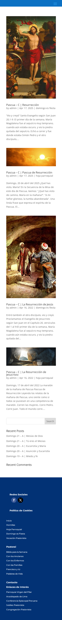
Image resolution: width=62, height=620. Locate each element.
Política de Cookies (21, 510)
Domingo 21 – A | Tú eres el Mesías (25, 441)
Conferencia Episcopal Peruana (21, 601)
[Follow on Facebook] (14, 500)
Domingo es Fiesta (15, 533)
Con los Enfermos (15, 560)
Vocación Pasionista (16, 538)
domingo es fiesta (45, 108)
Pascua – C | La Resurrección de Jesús (29, 304)
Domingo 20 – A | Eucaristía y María (26, 446)
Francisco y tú (13, 569)
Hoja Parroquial (14, 529)
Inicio (9, 520)
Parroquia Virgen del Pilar (19, 592)
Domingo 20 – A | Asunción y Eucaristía (28, 451)
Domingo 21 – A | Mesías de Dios (24, 435)
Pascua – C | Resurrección (22, 105)
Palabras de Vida (14, 574)
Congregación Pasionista (18, 609)
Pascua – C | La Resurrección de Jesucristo (26, 373)
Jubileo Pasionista (15, 605)
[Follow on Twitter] (20, 500)
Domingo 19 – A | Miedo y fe (22, 456)
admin (13, 108)
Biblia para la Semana (16, 552)
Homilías (10, 525)
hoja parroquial (44, 175)
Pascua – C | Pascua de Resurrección (29, 172)
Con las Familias (14, 565)
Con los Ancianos (14, 556)
